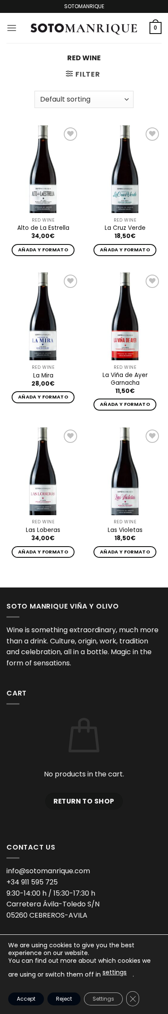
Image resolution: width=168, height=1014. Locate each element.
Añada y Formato (43, 250)
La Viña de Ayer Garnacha (125, 378)
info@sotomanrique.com (48, 871)
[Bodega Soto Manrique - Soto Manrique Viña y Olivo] (83, 28)
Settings (103, 998)
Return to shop (84, 801)
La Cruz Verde (125, 228)
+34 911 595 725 (32, 882)
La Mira (43, 376)
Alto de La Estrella (43, 228)
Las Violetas (125, 530)
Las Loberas (43, 530)
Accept (26, 998)
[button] (11, 27)
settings (115, 972)
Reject (64, 998)
